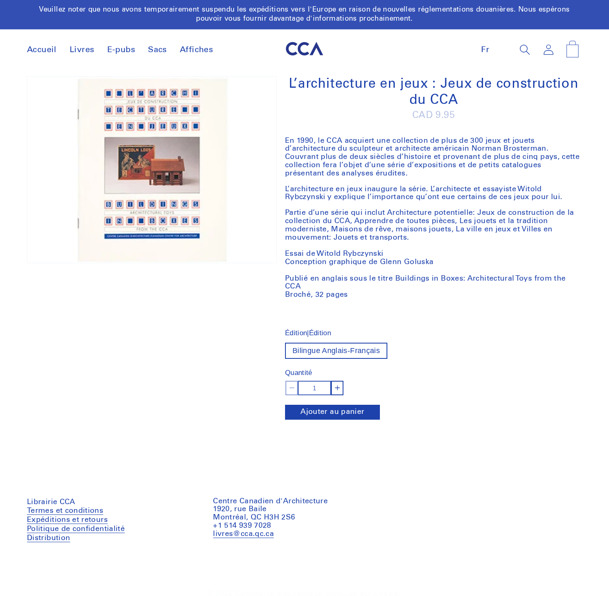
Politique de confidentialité (76, 529)
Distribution (48, 538)
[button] (525, 49)
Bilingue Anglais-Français (336, 350)
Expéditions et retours (67, 520)
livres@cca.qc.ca (243, 534)
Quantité (298, 373)
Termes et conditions (65, 511)
